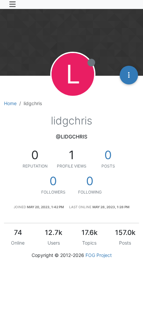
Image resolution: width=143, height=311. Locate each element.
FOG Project (98, 255)
